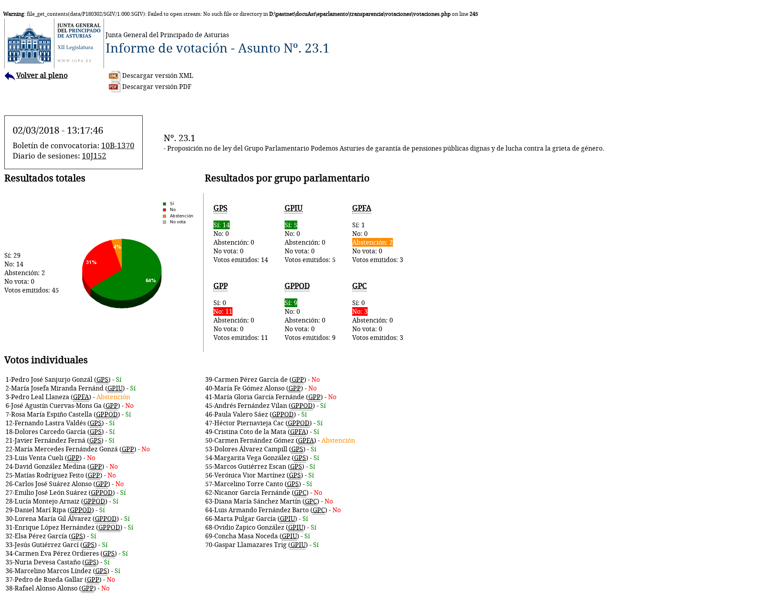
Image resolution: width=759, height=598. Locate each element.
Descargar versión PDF (156, 86)
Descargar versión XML (157, 75)
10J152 (94, 156)
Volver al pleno (42, 75)
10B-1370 (117, 145)
